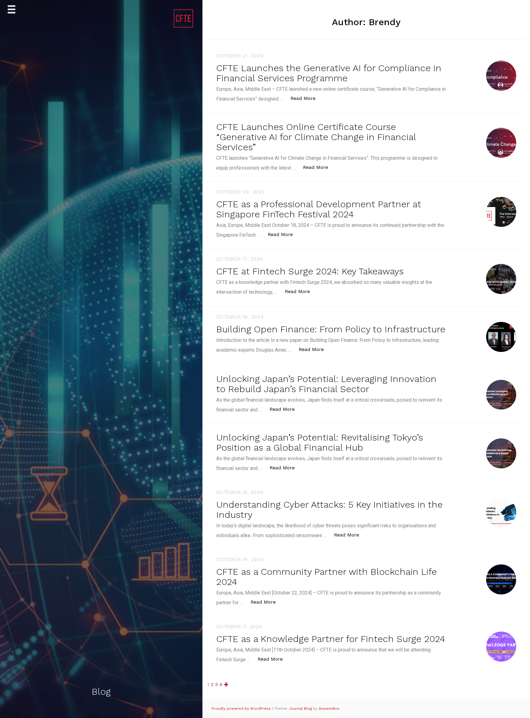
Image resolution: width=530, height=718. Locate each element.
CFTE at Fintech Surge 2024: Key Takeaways (310, 271)
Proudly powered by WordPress (242, 708)
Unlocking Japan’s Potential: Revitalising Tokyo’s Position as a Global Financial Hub (319, 442)
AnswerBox (329, 708)
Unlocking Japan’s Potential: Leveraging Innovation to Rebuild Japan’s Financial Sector (326, 383)
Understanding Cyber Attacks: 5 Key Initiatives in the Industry (329, 509)
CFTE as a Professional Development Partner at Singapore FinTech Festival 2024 (318, 209)
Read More (306, 98)
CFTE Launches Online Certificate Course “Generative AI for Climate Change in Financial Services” (316, 136)
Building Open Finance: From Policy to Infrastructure (330, 329)
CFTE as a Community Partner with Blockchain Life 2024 (326, 576)
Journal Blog (301, 708)
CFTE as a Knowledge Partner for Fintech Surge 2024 (330, 638)
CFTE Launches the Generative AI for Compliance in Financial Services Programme (328, 73)
